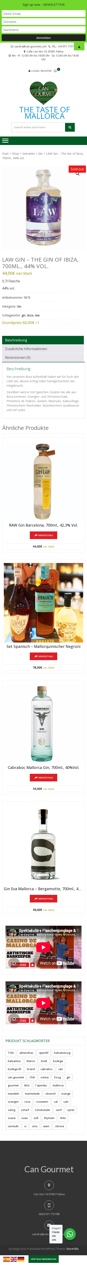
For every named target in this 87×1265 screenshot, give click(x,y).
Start (5, 154)
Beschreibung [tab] (16, 340)
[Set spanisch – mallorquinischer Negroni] (43, 603)
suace (12, 1118)
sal (56, 1102)
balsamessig (62, 1053)
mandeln (13, 1093)
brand (31, 1069)
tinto (63, 1118)
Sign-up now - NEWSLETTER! (44, 4)
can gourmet (16, 1077)
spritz (71, 1110)
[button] (78, 174)
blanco (31, 1061)
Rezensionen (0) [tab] (17, 357)
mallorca (58, 1085)
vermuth (13, 1126)
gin (24, 315)
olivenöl (50, 1093)
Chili (32, 1077)
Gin (40, 154)
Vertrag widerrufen (43, 1259)
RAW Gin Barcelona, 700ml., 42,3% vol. (43, 525)
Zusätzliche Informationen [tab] (26, 348)
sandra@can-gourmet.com (49, 1234)
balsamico (14, 1061)
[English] (14, 1259)
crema (45, 1077)
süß (36, 1118)
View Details (45, 535)
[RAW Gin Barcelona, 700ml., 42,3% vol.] (43, 481)
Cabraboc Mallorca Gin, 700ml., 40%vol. (43, 767)
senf (59, 1110)
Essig (57, 1077)
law (37, 315)
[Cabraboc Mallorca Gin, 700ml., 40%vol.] (43, 724)
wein (46, 1126)
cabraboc (47, 1069)
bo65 (44, 1061)
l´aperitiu (41, 1085)
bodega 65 (14, 1069)
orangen (13, 1102)
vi (25, 1126)
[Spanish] (6, 1259)
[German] (21, 1259)
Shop (15, 154)
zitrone (59, 1126)
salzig (11, 1110)
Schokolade (42, 1110)
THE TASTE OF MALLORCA (44, 112)
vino (35, 1126)
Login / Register (41, 70)
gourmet (13, 1085)
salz (66, 1102)
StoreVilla (72, 1249)
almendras (26, 1053)
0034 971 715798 (49, 1214)
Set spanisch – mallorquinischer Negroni (43, 646)
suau (24, 1118)
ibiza (30, 315)
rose (27, 1102)
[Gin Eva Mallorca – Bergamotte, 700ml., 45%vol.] (43, 845)
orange (66, 1093)
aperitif (43, 1053)
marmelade (32, 1093)
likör (27, 1085)
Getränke (28, 154)
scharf (25, 1110)
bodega (58, 1061)
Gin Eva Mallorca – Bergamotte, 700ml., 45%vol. (43, 889)
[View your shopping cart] (55, 71)
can (60, 1069)
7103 (11, 1053)
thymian (49, 1118)
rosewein (42, 1102)
